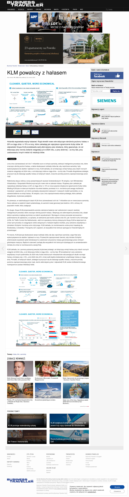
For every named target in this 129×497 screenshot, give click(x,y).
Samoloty (68, 456)
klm (18, 354)
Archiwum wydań (90, 458)
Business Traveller (12, 66)
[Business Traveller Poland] (25, 3)
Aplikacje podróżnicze (52, 464)
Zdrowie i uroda (31, 456)
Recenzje (21, 9)
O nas (87, 462)
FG (14, 77)
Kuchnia (29, 460)
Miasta (56, 9)
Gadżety (68, 464)
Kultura (29, 466)
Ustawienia (117, 491)
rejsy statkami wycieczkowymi (62, 488)
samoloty (23, 354)
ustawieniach (92, 492)
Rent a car (69, 462)
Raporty (30, 9)
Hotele (68, 458)
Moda (28, 458)
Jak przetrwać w (50, 460)
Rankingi (9, 466)
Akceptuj (117, 487)
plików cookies (70, 482)
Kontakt (88, 464)
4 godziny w (49, 458)
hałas (15, 354)
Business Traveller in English (93, 456)
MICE (81, 9)
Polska (9, 456)
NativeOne (48, 406)
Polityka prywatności (91, 466)
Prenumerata (89, 460)
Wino (28, 462)
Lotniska (48, 462)
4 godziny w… (66, 9)
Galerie (48, 472)
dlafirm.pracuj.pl (31, 470)
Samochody (30, 468)
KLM (17, 77)
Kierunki (48, 470)
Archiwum (47, 9)
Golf (28, 464)
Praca (75, 9)
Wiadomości (11, 9)
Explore (38, 9)
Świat (27, 66)
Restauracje (69, 460)
